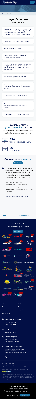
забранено (10, 379)
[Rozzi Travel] (18, 282)
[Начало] (2, 13)
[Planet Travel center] (18, 262)
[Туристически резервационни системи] (18, 48)
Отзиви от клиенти (25, 310)
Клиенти (5, 310)
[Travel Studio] (9, 2)
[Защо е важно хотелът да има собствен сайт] (18, 77)
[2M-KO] (7, 256)
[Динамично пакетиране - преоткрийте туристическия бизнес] (18, 105)
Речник (20, 307)
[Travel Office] (18, 56)
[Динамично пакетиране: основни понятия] (18, 96)
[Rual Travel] (29, 256)
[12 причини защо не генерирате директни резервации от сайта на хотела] (18, 86)
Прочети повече (12, 395)
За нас (20, 304)
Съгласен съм (25, 395)
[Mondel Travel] (7, 262)
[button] (4, 215)
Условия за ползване (8, 363)
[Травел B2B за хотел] (18, 41)
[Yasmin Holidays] (18, 288)
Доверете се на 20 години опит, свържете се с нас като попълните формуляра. (15, 350)
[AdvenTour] (7, 288)
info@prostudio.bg (11, 332)
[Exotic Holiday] (7, 275)
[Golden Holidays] (29, 275)
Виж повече (17, 162)
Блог (3, 307)
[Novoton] (18, 269)
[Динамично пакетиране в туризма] (18, 114)
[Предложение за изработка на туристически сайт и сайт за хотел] (18, 32)
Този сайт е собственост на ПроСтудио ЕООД (16, 366)
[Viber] (6, 357)
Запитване (6, 313)
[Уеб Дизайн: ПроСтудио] (6, 371)
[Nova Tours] (29, 262)
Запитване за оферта (13, 346)
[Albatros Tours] (7, 282)
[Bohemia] (18, 249)
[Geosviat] (18, 256)
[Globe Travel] (7, 269)
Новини (4, 304)
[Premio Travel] (29, 249)
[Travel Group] (29, 269)
